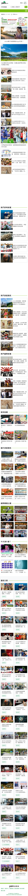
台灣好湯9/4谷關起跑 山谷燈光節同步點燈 (7, 792)
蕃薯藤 (4, 3)
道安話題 (4, 412)
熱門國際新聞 (6, 354)
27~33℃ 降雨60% (11, 14)
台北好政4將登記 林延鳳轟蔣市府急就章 (7, 693)
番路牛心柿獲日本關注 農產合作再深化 (7, 610)
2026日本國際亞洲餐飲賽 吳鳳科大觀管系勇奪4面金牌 (21, 643)
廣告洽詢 (3, 890)
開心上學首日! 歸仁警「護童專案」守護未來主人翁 (21, 742)
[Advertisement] (14, 191)
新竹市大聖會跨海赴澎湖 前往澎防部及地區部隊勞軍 (7, 742)
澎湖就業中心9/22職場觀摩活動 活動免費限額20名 (20, 626)
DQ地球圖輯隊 (5, 844)
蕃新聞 (4, 596)
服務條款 (12, 888)
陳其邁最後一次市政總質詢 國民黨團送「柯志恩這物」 (21, 775)
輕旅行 (17, 844)
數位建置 (22, 888)
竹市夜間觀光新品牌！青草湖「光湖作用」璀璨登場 (20, 676)
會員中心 (7, 888)
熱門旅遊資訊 (6, 295)
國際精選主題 (6, 503)
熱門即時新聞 (6, 207)
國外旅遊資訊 (6, 448)
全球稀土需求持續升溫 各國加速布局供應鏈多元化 (7, 709)
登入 (21, 3)
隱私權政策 (17, 888)
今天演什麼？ (6, 541)
